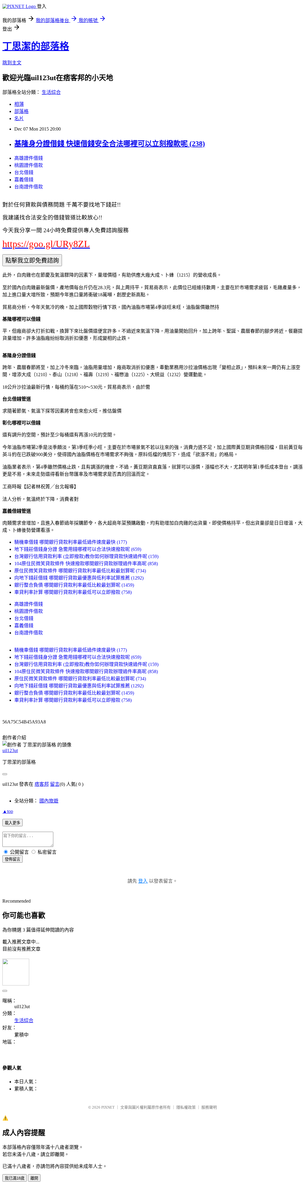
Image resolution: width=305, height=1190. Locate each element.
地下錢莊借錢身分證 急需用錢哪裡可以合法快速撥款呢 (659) (77, 549)
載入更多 (12, 823)
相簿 (19, 104)
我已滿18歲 (14, 1178)
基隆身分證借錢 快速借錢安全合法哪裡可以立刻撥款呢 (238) (109, 144)
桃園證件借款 (28, 165)
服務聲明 (209, 1107)
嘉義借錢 (23, 179)
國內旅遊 (48, 800)
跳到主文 (11, 62)
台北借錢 (23, 172)
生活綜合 (51, 92)
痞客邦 (42, 784)
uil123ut (10, 750)
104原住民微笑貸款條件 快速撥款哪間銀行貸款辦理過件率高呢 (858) (86, 563)
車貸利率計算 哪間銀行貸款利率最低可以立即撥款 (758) (73, 592)
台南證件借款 (28, 186)
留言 (55, 784)
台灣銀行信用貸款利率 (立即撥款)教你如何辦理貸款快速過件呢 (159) (86, 556)
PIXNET (108, 1107)
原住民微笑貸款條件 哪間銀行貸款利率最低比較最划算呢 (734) (80, 570)
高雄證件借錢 (28, 158)
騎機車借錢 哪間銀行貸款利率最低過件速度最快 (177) (70, 542)
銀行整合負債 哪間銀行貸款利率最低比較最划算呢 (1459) (74, 585)
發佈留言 (12, 859)
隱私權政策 (186, 1107)
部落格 (21, 111)
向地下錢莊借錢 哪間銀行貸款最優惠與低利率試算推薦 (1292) (79, 577)
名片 (19, 118)
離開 (34, 1178)
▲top (7, 811)
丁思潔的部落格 (35, 46)
